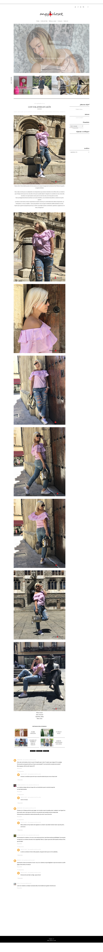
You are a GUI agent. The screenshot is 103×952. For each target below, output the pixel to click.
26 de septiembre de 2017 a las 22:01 (34, 872)
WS (53, 939)
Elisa (18, 883)
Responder (19, 768)
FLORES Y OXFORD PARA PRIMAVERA (42, 90)
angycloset (20, 111)
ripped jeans (56, 111)
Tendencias (62, 111)
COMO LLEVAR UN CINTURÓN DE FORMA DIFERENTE (61, 88)
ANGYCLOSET (24, 774)
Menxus (19, 860)
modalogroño (48, 111)
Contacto (60, 21)
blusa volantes (37, 111)
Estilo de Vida (44, 21)
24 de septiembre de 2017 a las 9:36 (32, 784)
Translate (81, 127)
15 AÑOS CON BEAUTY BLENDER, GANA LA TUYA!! (23, 88)
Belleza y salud (52, 21)
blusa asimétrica (28, 111)
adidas (15, 111)
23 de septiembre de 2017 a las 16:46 (29, 759)
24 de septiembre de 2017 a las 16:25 (32, 835)
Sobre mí (66, 21)
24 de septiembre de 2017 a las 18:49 (34, 774)
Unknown (19, 759)
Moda (37, 21)
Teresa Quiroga (21, 784)
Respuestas (21, 771)
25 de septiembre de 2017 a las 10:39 (27, 860)
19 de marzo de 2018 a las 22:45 (25, 883)
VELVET (79, 91)
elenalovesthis (21, 835)
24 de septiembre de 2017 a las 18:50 (34, 822)
